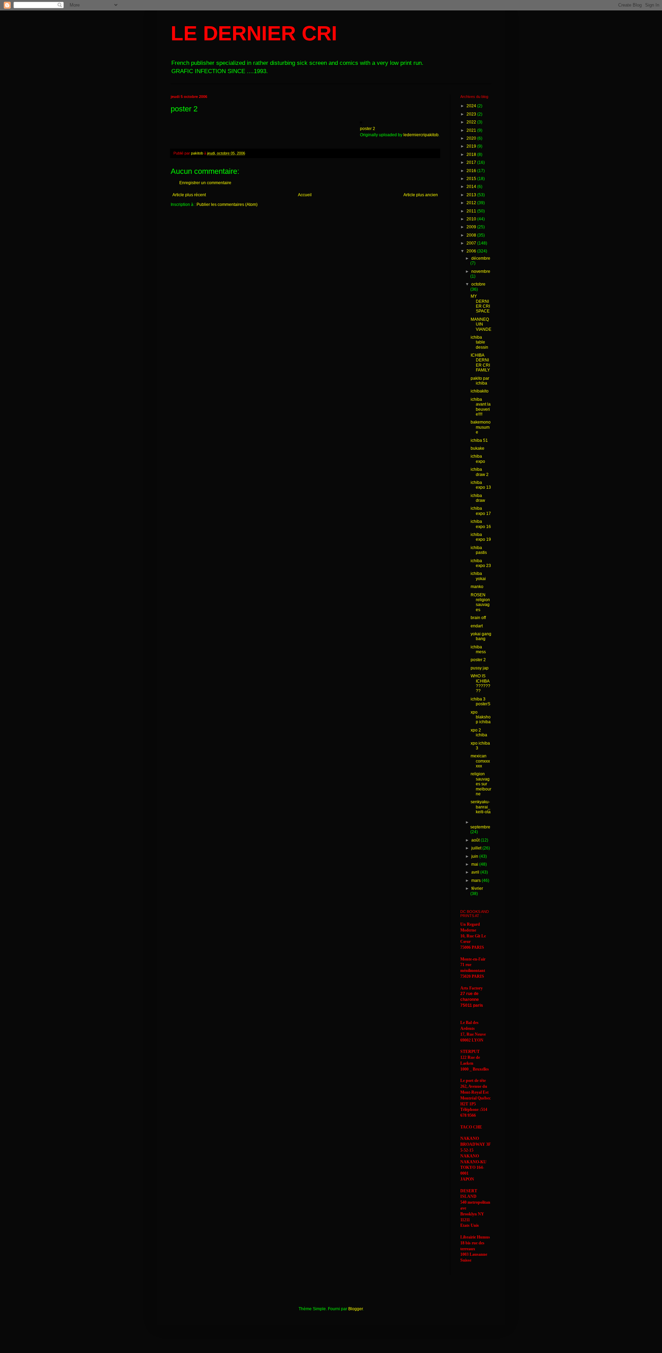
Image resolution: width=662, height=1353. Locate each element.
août (476, 840)
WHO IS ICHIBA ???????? (480, 683)
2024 (472, 105)
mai (475, 864)
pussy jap (480, 668)
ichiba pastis (479, 550)
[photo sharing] (361, 122)
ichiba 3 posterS (480, 701)
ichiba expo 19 (481, 537)
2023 (472, 114)
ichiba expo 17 (481, 511)
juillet (476, 848)
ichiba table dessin (479, 342)
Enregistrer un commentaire (205, 182)
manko (477, 586)
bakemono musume (481, 427)
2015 (472, 178)
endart (477, 626)
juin (475, 856)
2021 (472, 130)
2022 (472, 122)
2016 (472, 170)
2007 (472, 243)
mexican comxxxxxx (480, 761)
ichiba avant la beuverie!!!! (481, 407)
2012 (472, 202)
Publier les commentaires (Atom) (227, 204)
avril (475, 872)
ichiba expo (478, 459)
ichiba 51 (479, 440)
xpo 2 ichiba (479, 732)
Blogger (355, 1308)
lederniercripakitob (421, 134)
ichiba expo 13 (481, 485)
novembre (480, 271)
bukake (477, 448)
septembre (480, 827)
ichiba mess (478, 649)
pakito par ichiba (480, 381)
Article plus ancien (420, 194)
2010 (472, 219)
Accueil (305, 194)
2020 (472, 138)
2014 (472, 186)
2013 (472, 194)
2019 (472, 146)
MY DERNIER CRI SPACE (480, 304)
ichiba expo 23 (481, 563)
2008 (472, 235)
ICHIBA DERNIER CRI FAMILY (480, 362)
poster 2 (367, 128)
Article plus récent (189, 194)
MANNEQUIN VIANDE (481, 324)
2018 (472, 154)
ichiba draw (478, 498)
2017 (472, 162)
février (477, 888)
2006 (472, 251)
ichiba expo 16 (481, 524)
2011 (472, 211)
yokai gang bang (481, 636)
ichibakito (480, 391)
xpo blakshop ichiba (481, 717)
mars (476, 880)
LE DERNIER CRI (254, 33)
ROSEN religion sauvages (480, 602)
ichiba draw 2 (480, 472)
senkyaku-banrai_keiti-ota (481, 806)
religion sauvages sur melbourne (481, 784)
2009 (472, 227)
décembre (480, 258)
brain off (478, 617)
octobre (478, 284)
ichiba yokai (478, 576)
